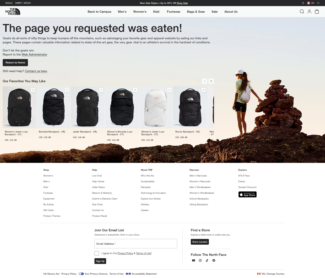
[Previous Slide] (204, 81)
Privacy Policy (125, 253)
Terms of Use (143, 253)
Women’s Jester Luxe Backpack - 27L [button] (16, 133)
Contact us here (36, 71)
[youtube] (193, 260)
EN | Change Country (273, 273)
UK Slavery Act (51, 273)
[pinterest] (213, 260)
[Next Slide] (211, 81)
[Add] (32, 89)
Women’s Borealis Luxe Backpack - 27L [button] (119, 133)
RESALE (9, 3)
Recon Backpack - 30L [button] (187, 131)
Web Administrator (34, 54)
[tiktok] (207, 260)
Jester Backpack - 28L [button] (85, 131)
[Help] (318, 3)
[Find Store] (303, 3)
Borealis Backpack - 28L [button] (52, 131)
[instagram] (200, 260)
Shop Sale (182, 3)
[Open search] (302, 11)
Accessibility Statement (144, 273)
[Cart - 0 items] (317, 11)
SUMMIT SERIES (23, 3)
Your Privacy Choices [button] (96, 273)
